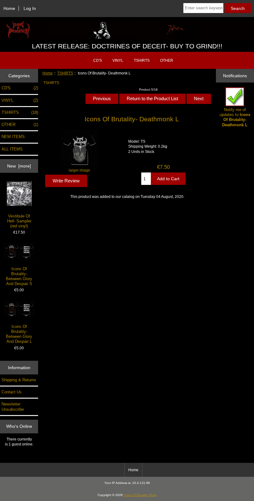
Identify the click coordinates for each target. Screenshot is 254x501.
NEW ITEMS (13, 136)
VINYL (117, 60)
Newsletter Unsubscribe (13, 406)
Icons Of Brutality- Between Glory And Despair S (19, 276)
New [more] (19, 165)
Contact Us (12, 392)
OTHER (166, 60)
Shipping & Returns (19, 380)
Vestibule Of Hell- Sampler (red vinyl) (19, 221)
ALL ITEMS (12, 149)
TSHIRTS (65, 73)
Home (9, 8)
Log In (30, 8)
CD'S (97, 60)
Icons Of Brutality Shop (140, 495)
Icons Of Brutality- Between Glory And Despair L (19, 334)
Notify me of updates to (235, 117)
